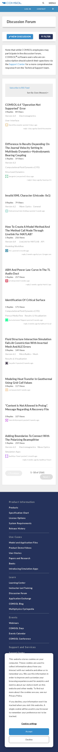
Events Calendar (17, 633)
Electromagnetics (27, 116)
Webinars (14, 622)
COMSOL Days (16, 628)
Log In (28, 9)
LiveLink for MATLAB (29, 241)
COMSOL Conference (20, 638)
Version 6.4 (10, 116)
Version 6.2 (10, 206)
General (37, 206)
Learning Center (17, 582)
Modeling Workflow (14, 246)
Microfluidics (25, 354)
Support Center (17, 64)
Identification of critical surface (25, 300)
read (31, 109)
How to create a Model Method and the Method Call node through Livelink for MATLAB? (27, 230)
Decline (29, 739)
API (42, 241)
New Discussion (21, 36)
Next (46, 477)
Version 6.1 (10, 354)
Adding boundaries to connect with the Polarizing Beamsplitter (27, 437)
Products (13, 507)
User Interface (12, 120)
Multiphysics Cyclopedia (21, 608)
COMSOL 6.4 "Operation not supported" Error (23, 106)
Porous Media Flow (14, 315)
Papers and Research (19, 558)
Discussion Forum (21, 21)
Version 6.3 (10, 162)
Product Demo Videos (20, 547)
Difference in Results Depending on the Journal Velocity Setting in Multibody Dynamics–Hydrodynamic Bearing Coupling (27, 149)
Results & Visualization (35, 315)
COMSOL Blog (16, 603)
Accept (29, 731)
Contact (41, 9)
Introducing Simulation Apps (23, 568)
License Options (17, 517)
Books (12, 563)
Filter (47, 36)
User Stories (15, 552)
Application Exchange (20, 598)
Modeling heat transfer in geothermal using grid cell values (28, 380)
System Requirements (20, 523)
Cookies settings (29, 723)
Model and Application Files (23, 542)
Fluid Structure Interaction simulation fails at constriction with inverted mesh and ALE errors (28, 342)
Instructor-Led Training (20, 587)
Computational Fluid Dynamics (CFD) (22, 167)
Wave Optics (25, 206)
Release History (17, 528)
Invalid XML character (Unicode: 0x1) (27, 195)
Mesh (35, 354)
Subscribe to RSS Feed (19, 88)
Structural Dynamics (14, 172)
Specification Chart (19, 512)
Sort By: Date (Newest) (37, 92)
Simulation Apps (13, 451)
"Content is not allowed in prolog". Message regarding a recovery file (27, 407)
